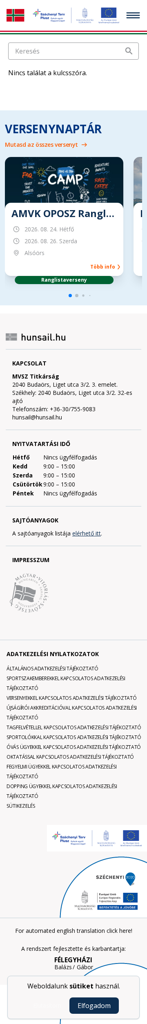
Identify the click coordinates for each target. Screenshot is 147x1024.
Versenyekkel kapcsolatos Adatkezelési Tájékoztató (71, 698)
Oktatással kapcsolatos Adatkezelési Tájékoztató (70, 756)
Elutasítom (47, 1005)
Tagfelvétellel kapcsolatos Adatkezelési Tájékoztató (74, 727)
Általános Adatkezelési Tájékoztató (52, 668)
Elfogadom (94, 1005)
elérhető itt (86, 533)
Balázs (63, 967)
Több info (104, 267)
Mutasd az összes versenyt (41, 144)
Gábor (85, 967)
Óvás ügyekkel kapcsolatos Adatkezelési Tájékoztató (74, 747)
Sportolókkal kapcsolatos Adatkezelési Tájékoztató (74, 737)
